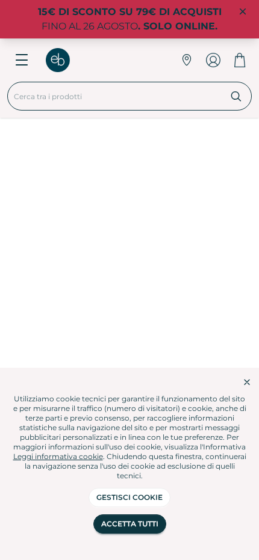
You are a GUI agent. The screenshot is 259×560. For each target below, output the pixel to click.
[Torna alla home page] (64, 60)
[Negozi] (186, 60)
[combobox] (114, 96)
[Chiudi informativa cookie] (247, 382)
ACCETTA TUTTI (129, 523)
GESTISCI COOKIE (129, 497)
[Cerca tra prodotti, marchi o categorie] (236, 96)
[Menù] (22, 60)
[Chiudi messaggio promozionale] (243, 12)
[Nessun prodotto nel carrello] (239, 60)
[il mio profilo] (213, 60)
